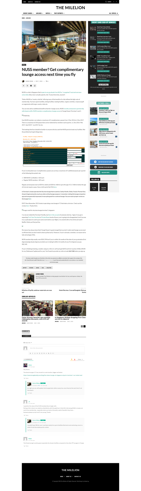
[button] (108, 2)
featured (31, 267)
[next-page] (84, 326)
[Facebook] (114, 2)
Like (94, 183)
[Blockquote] (44, 353)
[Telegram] (31, 85)
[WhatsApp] (34, 85)
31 (116, 136)
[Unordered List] (42, 353)
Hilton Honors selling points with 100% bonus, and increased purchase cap (107, 133)
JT (38, 422)
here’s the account (54, 215)
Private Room (45, 217)
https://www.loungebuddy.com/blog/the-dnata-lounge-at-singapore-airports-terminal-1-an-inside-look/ (52, 375)
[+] (53, 353)
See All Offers (103, 85)
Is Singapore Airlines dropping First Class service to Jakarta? (70, 318)
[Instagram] (116, 2)
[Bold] (30, 353)
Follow (104, 183)
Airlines (28, 18)
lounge (37, 267)
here (55, 187)
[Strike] (37, 353)
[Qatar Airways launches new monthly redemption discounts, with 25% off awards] (37, 308)
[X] (27, 85)
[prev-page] (82, 326)
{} (50, 353)
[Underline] (35, 353)
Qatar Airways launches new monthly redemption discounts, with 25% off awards (36, 319)
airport (25, 267)
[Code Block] (46, 353)
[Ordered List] (39, 353)
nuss (43, 267)
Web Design (79, 481)
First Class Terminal (34, 217)
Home (23, 18)
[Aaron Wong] (23, 81)
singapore (49, 267)
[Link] (48, 353)
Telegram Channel (49, 260)
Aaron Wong (29, 81)
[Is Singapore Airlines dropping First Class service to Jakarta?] (70, 308)
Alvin (39, 385)
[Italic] (32, 353)
